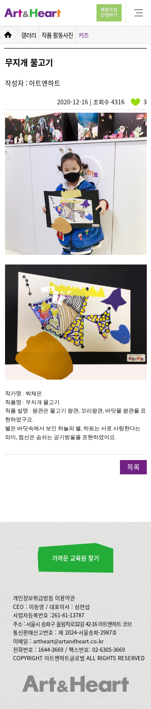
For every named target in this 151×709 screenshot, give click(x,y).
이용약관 (65, 598)
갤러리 (28, 35)
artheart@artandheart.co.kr (68, 641)
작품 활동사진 (57, 35)
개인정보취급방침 (33, 598)
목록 (133, 467)
